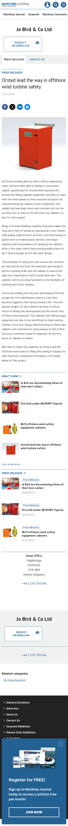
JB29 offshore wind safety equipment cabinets (37, 425)
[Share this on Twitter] (12, 107)
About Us (12, 714)
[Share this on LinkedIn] (20, 107)
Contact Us (37, 59)
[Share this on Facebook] (5, 107)
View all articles (11, 464)
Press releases (14, 59)
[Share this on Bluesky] (27, 107)
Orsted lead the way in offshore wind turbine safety (41, 446)
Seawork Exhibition (18, 726)
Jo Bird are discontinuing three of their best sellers (41, 384)
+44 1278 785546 (34, 583)
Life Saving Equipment (14, 680)
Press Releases (31, 479)
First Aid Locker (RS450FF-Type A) (41, 403)
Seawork (33, 14)
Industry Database (18, 702)
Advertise (12, 708)
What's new (10, 376)
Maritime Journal (14, 14)
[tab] (18, 376)
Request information (20, 44)
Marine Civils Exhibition (20, 732)
